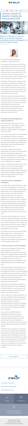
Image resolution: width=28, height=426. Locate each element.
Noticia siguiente (13, 356)
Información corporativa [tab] (7, 383)
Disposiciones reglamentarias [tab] (9, 386)
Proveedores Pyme (14, 420)
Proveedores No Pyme (14, 422)
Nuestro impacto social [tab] (7, 390)
